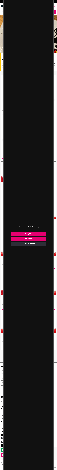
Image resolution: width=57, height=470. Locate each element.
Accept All (28, 234)
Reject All (28, 239)
